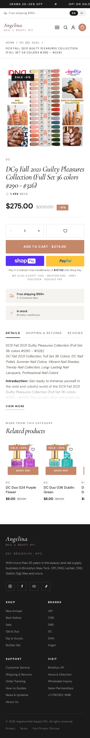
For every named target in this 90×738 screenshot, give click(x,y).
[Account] (73, 27)
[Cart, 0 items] (82, 27)
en (74, 13)
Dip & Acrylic (14, 638)
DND (51, 625)
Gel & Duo (12, 631)
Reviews (75, 333)
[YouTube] (34, 586)
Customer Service (18, 667)
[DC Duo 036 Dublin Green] (61, 459)
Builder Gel (13, 645)
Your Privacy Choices (46, 728)
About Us (12, 702)
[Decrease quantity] (11, 230)
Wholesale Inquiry (60, 681)
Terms (24, 728)
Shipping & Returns (44, 333)
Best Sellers (13, 618)
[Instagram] (10, 586)
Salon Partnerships (60, 688)
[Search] (65, 27)
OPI (50, 611)
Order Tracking (15, 681)
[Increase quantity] (39, 230)
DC (8, 159)
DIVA (51, 638)
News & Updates (17, 695)
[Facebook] (22, 586)
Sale (9, 625)
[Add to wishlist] (65, 231)
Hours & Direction (60, 674)
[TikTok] (46, 586)
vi (81, 13)
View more (15, 406)
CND (51, 618)
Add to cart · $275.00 (45, 247)
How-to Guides (16, 688)
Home (10, 42)
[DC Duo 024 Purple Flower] (23, 459)
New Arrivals (14, 611)
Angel (52, 645)
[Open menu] (57, 27)
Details (13, 333)
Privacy (10, 728)
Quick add (23, 470)
